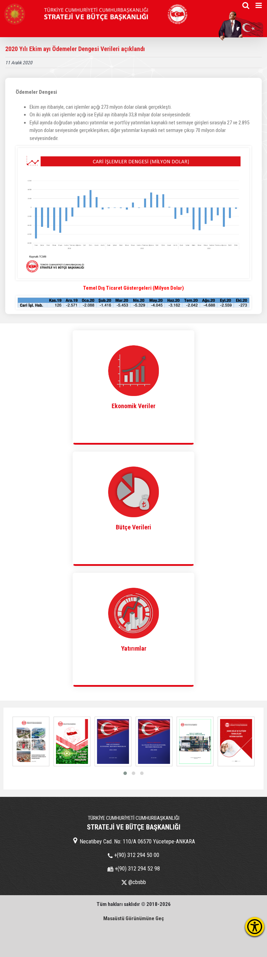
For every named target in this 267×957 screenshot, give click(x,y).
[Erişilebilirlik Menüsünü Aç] (254, 926)
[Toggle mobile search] (245, 5)
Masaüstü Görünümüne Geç (133, 918)
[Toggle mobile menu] (259, 5)
